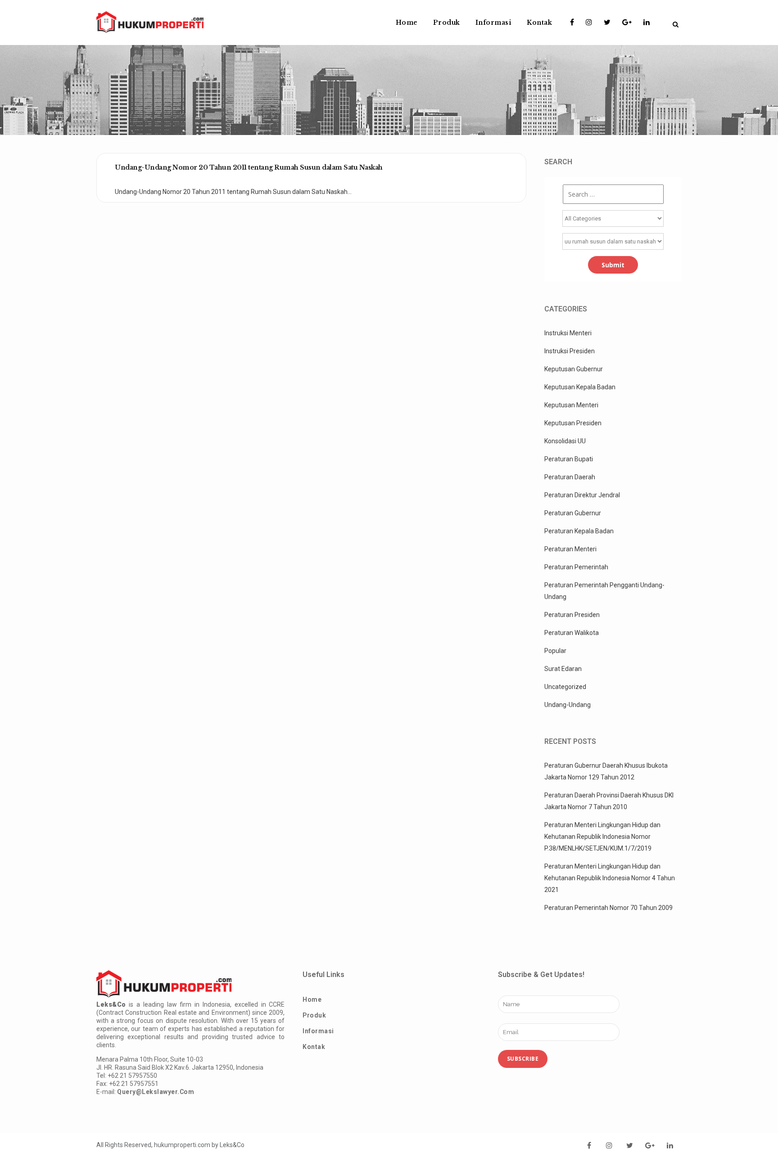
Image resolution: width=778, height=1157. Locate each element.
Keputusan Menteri (571, 405)
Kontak (314, 1046)
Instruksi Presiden (569, 351)
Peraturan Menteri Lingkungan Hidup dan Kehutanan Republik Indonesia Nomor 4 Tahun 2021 (609, 878)
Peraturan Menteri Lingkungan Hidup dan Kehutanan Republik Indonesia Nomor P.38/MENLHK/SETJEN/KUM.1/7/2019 (602, 836)
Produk (314, 1015)
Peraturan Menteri (570, 549)
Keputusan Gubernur (573, 369)
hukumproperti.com (182, 1144)
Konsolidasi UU (565, 441)
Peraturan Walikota (571, 632)
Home (312, 999)
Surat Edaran (563, 668)
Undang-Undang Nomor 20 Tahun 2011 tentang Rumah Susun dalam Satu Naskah (249, 167)
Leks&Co (232, 1144)
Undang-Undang (567, 704)
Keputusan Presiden (573, 423)
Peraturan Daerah (569, 477)
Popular (555, 650)
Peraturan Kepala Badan (579, 531)
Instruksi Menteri (568, 333)
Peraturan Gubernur (572, 513)
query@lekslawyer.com (155, 1091)
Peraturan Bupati (568, 459)
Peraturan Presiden (572, 614)
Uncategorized (565, 686)
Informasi (318, 1031)
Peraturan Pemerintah (576, 567)
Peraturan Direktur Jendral (582, 495)
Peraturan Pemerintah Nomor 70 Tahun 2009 (608, 907)
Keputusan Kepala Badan (579, 387)
